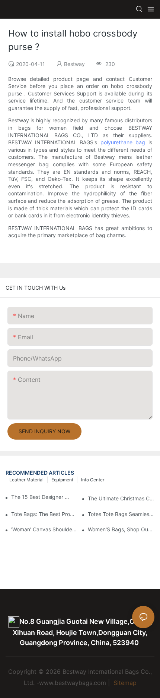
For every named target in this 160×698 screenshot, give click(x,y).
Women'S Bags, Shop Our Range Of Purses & (121, 529)
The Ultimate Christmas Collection (121, 498)
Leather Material (26, 479)
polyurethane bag (122, 142)
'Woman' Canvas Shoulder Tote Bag (44, 529)
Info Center (92, 479)
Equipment (62, 479)
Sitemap (124, 682)
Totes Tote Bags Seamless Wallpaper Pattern (121, 514)
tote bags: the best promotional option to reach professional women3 (44, 514)
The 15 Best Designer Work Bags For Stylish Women (41, 497)
